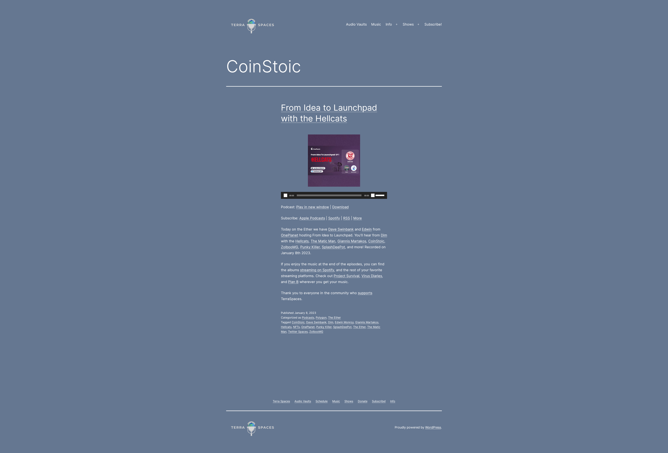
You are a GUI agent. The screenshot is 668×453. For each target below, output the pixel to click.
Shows (408, 24)
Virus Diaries (371, 276)
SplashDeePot (333, 247)
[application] (334, 195)
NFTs (296, 327)
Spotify (334, 218)
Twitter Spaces (298, 331)
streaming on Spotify (317, 270)
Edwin (367, 229)
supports (365, 293)
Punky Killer (310, 247)
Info (389, 24)
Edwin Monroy (344, 322)
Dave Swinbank (341, 229)
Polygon (321, 317)
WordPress (433, 427)
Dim (384, 235)
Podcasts (308, 317)
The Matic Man (323, 241)
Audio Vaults (356, 24)
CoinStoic (376, 241)
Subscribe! (433, 24)
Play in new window (312, 207)
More (357, 218)
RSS (346, 218)
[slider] (380, 195)
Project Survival (346, 276)
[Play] (285, 195)
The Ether (334, 317)
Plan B (293, 282)
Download (340, 207)
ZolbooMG (289, 247)
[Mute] (373, 195)
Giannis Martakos (351, 241)
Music (376, 24)
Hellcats (302, 241)
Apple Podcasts (312, 218)
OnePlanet (289, 235)
